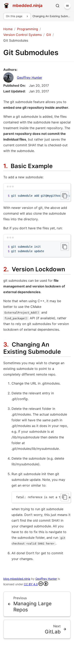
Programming (27, 29)
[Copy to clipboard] (65, 196)
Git (48, 35)
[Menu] (67, 5)
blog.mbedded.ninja (16, 578)
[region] (37, 195)
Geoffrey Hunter (29, 77)
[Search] (57, 6)
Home (8, 29)
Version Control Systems (22, 35)
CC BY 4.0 (31, 584)
